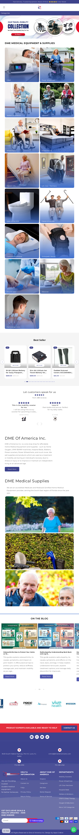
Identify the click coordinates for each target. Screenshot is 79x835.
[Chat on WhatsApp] (74, 830)
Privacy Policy (26, 792)
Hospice (43, 779)
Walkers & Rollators (14, 115)
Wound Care (11, 292)
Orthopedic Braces (48, 256)
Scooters (45, 115)
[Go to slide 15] (47, 381)
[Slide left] (35, 689)
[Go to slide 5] (31, 381)
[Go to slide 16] (49, 381)
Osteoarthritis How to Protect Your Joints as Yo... (19, 653)
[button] (4, 7)
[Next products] (77, 362)
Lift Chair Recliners (66, 785)
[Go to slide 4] (29, 381)
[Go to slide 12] (43, 381)
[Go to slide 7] (35, 381)
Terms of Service (46, 796)
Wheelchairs (11, 151)
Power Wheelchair (48, 80)
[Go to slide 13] (44, 381)
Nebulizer (45, 292)
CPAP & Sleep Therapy (67, 798)
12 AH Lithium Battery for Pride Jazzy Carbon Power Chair (63, 373)
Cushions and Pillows (14, 256)
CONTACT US (69, 728)
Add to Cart (63, 365)
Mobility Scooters (65, 777)
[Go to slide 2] (26, 381)
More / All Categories (66, 807)
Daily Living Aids (13, 221)
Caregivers (44, 783)
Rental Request (45, 792)
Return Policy (26, 796)
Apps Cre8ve (58, 833)
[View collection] (39, 26)
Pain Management (13, 327)
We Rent (43, 788)
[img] (39, 395)
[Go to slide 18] (52, 381)
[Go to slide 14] (46, 381)
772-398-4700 (19, 765)
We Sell (12, 529)
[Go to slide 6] (32, 381)
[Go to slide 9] (38, 381)
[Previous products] (2, 362)
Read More (12, 469)
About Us (24, 779)
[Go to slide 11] (41, 381)
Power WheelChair (66, 781)
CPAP (9, 80)
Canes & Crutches (48, 221)
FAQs (22, 788)
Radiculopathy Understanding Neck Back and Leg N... (55, 653)
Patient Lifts (11, 186)
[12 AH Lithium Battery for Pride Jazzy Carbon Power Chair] (63, 356)
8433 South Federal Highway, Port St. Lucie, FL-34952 (19, 755)
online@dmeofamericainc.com (60, 754)
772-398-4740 (60, 765)
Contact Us (25, 783)
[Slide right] (44, 689)
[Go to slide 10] (40, 381)
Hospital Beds (47, 151)
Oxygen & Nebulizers (66, 803)
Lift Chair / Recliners (49, 186)
